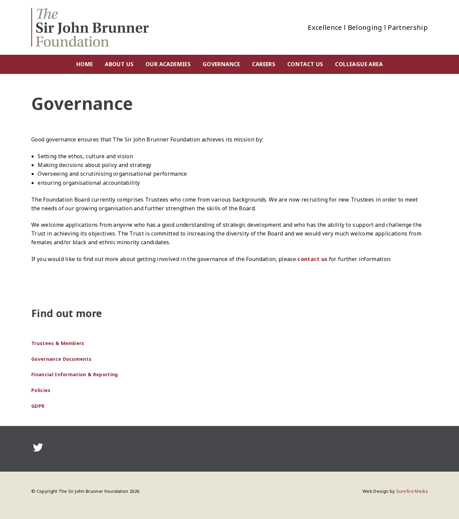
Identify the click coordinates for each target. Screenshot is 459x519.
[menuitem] (84, 64)
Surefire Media (412, 491)
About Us (119, 64)
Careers (263, 64)
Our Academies (168, 64)
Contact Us (305, 64)
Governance (221, 64)
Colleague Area (359, 64)
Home (84, 64)
